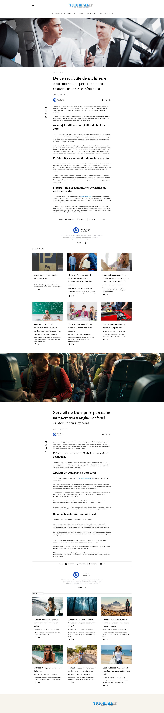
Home (55, 72)
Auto (61, 72)
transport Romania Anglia (85, 478)
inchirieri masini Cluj (85, 196)
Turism (55, 407)
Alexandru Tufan (60, 99)
